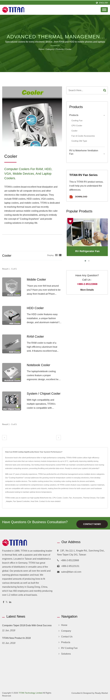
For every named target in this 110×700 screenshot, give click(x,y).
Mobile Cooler (36, 279)
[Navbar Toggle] (104, 9)
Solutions (66, 654)
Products (60, 49)
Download (81, 197)
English (103, 3)
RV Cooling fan (69, 648)
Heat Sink (34, 501)
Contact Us (43, 501)
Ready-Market (101, 693)
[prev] (4, 437)
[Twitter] (7, 602)
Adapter (9, 501)
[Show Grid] (56, 255)
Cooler (68, 49)
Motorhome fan (46, 498)
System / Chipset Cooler (43, 393)
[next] (58, 437)
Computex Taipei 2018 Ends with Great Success (27, 625)
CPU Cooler (76, 125)
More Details (87, 290)
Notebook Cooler (38, 365)
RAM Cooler (35, 336)
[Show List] (60, 255)
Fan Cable (101, 498)
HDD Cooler (35, 308)
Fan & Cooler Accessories (83, 136)
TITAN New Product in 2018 (16, 638)
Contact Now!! (92, 524)
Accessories (77, 498)
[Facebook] (3, 602)
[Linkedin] (10, 602)
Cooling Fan (76, 120)
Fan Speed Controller (21, 501)
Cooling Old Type (79, 141)
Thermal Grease (89, 498)
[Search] (105, 90)
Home (41, 49)
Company (66, 631)
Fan (70, 498)
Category (50, 49)
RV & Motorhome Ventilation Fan (83, 152)
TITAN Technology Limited (30, 693)
